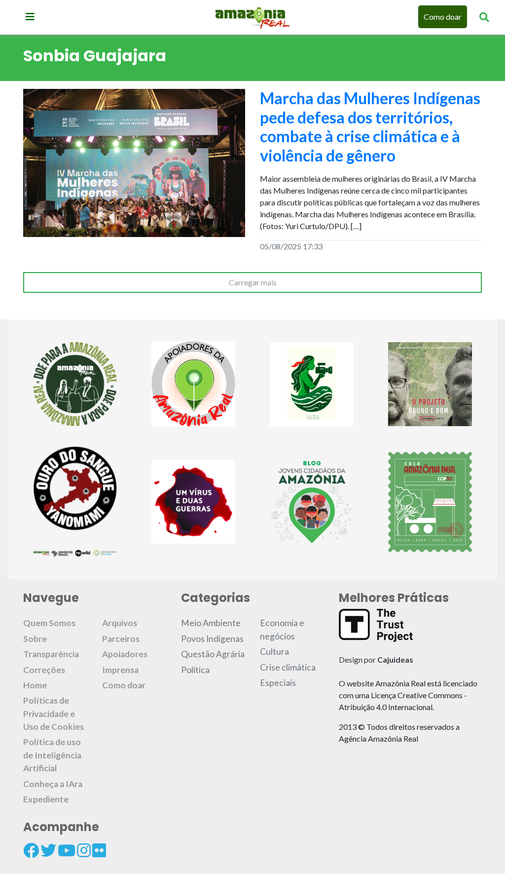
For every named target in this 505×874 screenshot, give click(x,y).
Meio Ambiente (211, 623)
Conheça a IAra (52, 784)
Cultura (274, 651)
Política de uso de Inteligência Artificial (52, 755)
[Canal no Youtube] (66, 850)
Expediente (46, 799)
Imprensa (120, 670)
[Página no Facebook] (31, 850)
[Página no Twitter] (48, 850)
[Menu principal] (30, 16)
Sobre (35, 639)
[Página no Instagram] (84, 850)
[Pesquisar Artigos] (484, 16)
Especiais (278, 682)
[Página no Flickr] (99, 850)
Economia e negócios (282, 629)
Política (195, 670)
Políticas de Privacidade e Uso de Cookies (53, 713)
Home (35, 685)
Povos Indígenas (212, 639)
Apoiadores (124, 654)
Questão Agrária (213, 654)
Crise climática (288, 667)
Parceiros (121, 639)
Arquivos (119, 623)
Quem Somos (49, 623)
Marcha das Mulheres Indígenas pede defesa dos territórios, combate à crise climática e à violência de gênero (370, 126)
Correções (44, 670)
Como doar (443, 16)
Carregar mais (253, 282)
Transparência (51, 654)
